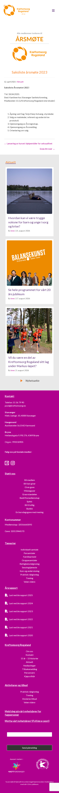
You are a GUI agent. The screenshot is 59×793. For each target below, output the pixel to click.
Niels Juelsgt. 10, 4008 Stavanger (20, 415)
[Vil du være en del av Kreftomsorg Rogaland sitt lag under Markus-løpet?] (29, 341)
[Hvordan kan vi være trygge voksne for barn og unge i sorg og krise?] (29, 201)
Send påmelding (29, 747)
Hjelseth (18, 782)
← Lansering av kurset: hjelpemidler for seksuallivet (28, 143)
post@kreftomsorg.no (15, 405)
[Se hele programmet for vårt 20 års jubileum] (29, 271)
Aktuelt (20, 82)
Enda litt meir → (47, 148)
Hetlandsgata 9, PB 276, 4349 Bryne (22, 435)
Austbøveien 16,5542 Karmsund (20, 425)
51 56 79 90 (18, 402)
